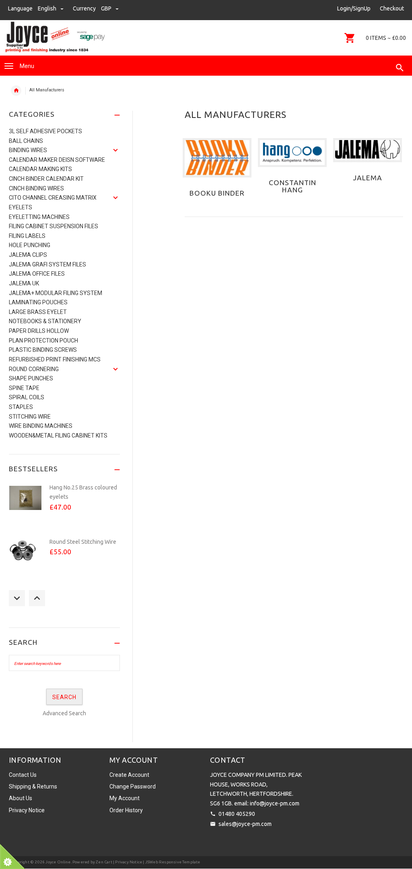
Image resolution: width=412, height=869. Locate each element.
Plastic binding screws (43, 350)
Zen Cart (104, 862)
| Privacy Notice (127, 862)
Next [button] (37, 598)
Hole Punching (29, 245)
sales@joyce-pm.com (245, 824)
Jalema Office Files (37, 273)
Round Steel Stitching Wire (82, 542)
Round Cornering (34, 369)
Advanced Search (64, 713)
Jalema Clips (28, 255)
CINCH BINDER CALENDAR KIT (46, 178)
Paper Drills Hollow (39, 331)
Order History (126, 810)
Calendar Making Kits (40, 169)
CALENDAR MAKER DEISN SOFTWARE (57, 160)
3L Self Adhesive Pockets (45, 131)
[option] (64, 506)
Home (16, 90)
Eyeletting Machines (39, 217)
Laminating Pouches (38, 302)
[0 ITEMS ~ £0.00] (350, 38)
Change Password (132, 786)
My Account (124, 798)
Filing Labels (27, 236)
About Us (20, 798)
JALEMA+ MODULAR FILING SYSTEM (55, 293)
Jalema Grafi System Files (47, 264)
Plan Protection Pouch (43, 340)
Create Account (129, 775)
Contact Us (23, 775)
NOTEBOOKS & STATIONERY (45, 321)
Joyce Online (57, 862)
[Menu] (9, 66)
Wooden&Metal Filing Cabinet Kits (58, 435)
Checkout (392, 8)
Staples (21, 407)
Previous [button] (17, 598)
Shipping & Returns (33, 786)
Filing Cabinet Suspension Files (53, 226)
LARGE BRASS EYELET (38, 312)
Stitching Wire (30, 416)
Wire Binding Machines (40, 426)
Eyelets (20, 207)
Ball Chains (26, 141)
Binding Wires (28, 150)
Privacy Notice (27, 810)
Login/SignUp (354, 8)
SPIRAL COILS (26, 397)
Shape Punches (31, 378)
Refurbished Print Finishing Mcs (55, 359)
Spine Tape (24, 388)
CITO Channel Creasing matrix (53, 197)
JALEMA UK (24, 283)
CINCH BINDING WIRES (36, 188)
